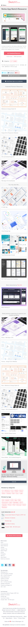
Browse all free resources (15, 535)
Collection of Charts (5, 578)
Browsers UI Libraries (10, 518)
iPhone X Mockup (4, 580)
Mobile (16, 490)
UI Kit (12, 500)
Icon (12, 490)
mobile (14, 61)
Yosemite (4, 504)
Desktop (9, 493)
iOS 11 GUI (3, 586)
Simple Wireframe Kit (5, 577)
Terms (15, 618)
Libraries (2, 547)
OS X (21, 502)
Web (19, 500)
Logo (21, 493)
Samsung (19, 504)
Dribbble (22, 65)
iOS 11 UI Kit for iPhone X (6, 575)
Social (24, 504)
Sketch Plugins (4, 550)
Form (17, 493)
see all (13, 512)
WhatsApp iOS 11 (4, 572)
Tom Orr (17, 65)
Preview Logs (8, 521)
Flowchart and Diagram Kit (6, 585)
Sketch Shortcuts (4, 545)
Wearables (15, 502)
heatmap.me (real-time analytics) (17, 624)
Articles (2, 552)
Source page (14, 66)
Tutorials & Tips (4, 549)
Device (21, 490)
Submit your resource (5, 558)
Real (13, 493)
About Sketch (3, 557)
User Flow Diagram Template (7, 573)
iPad (14, 504)
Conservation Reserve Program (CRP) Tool (15, 515)
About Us (3, 555)
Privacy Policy (21, 618)
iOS (3, 500)
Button (3, 493)
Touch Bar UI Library (10, 523)
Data (10, 502)
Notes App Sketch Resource (14, 9)
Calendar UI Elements (5, 583)
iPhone (9, 504)
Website (8, 66)
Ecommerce (5, 502)
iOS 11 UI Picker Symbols (6, 582)
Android (7, 500)
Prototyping (3, 554)
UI (2, 490)
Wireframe (7, 490)
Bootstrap (4, 507)
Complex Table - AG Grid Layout (12, 526)
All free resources (4, 544)
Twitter (3, 66)
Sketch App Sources (17, 616)
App (16, 500)
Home (2, 542)
